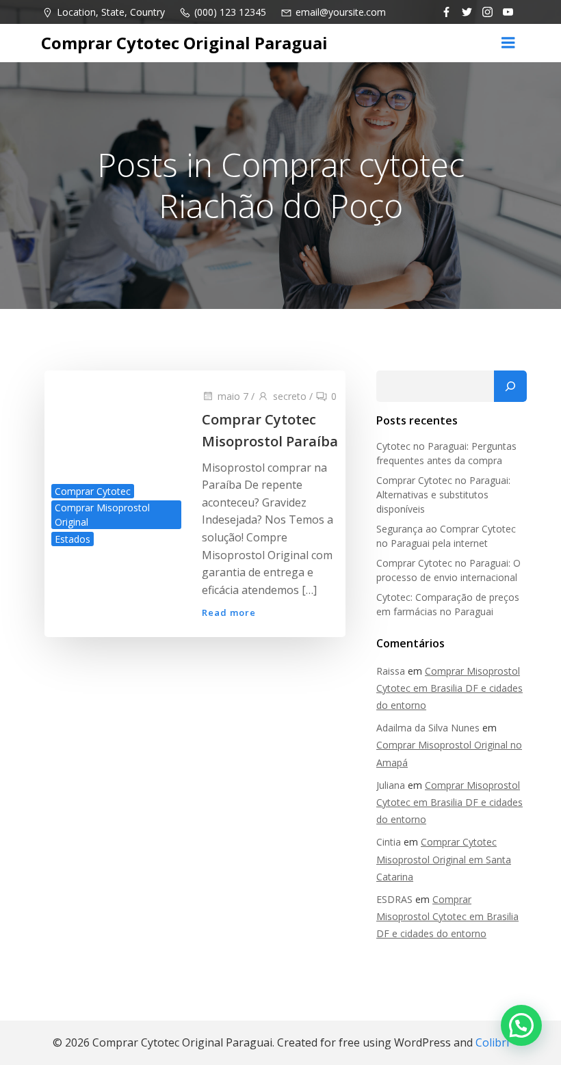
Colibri (492, 1042)
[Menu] (508, 43)
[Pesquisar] (510, 386)
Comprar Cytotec (93, 491)
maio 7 (233, 396)
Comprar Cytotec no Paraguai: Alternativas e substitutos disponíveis (443, 494)
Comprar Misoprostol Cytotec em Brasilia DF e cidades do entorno (449, 688)
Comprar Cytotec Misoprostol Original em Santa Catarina (443, 858)
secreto (289, 396)
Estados (72, 538)
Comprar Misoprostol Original (102, 514)
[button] (521, 1025)
